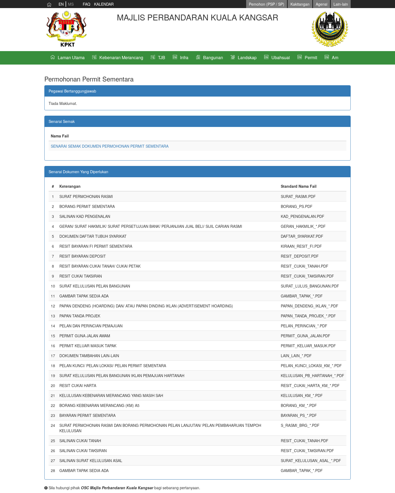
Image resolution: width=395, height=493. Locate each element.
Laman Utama (71, 57)
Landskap (247, 57)
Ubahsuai (280, 57)
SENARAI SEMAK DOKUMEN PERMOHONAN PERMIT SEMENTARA (109, 146)
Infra (184, 57)
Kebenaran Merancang (121, 57)
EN (61, 4)
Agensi (321, 4)
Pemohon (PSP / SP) (266, 4)
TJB (161, 57)
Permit (311, 57)
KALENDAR (104, 4)
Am (335, 57)
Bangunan (213, 57)
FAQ (86, 4)
